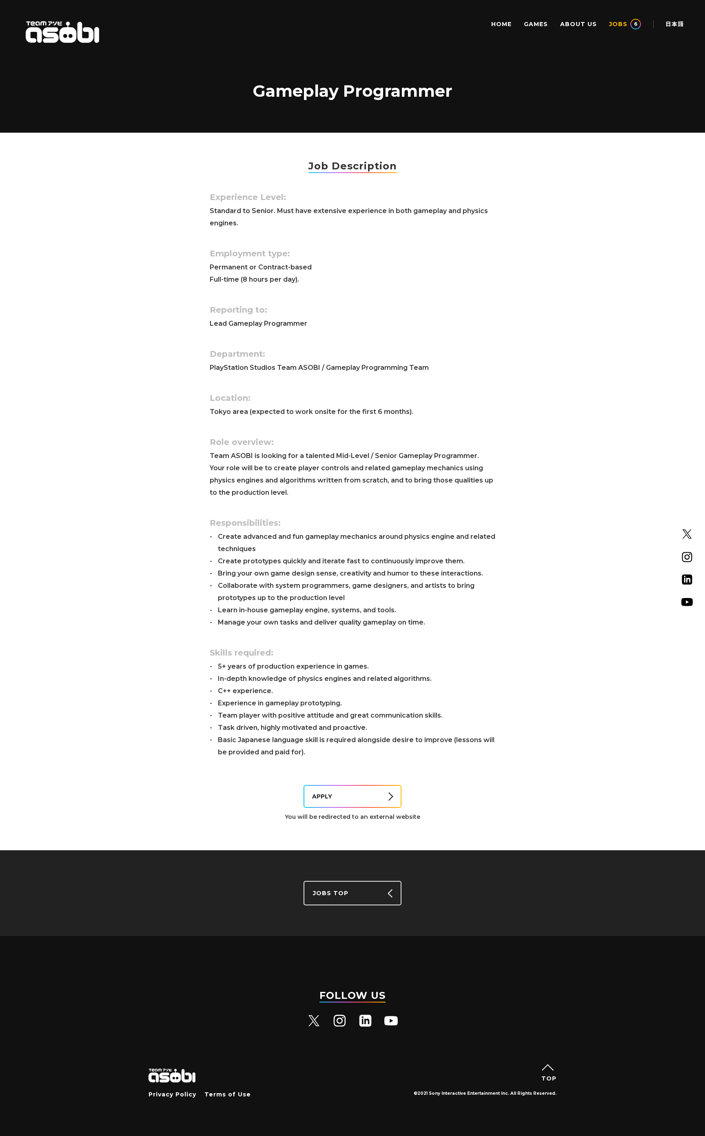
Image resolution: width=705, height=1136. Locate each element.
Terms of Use (227, 1094)
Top (548, 1078)
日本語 (674, 24)
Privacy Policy (172, 1094)
